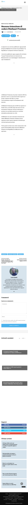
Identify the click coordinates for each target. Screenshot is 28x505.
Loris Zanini (10, 31)
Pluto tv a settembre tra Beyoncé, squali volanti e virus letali (10, 464)
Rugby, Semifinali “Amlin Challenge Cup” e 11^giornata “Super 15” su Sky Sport (7, 261)
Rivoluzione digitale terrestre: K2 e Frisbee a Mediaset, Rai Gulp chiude (12, 383)
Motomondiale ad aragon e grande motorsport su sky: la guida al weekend (9, 455)
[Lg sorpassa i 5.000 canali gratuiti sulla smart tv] (14, 363)
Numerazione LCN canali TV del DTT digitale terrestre (13, 496)
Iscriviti (24, 433)
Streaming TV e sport (9, 498)
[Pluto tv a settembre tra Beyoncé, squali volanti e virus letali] (21, 464)
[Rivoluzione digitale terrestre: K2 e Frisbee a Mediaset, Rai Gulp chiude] (14, 378)
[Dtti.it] (9, 3)
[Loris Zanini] (3, 32)
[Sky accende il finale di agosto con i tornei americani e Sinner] (21, 474)
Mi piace (24, 424)
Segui (24, 427)
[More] (18, 35)
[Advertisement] (14, 78)
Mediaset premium (12, 254)
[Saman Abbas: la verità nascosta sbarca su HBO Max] (21, 483)
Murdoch (21, 254)
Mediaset (4, 254)
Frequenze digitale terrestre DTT (15, 493)
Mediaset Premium (18, 498)
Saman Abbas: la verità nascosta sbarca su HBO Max (9, 484)
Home (2, 9)
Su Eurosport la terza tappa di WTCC (22, 260)
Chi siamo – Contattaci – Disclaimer (10, 499)
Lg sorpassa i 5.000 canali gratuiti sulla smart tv (12, 367)
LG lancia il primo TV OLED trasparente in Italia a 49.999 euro (12, 352)
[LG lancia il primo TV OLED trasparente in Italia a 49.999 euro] (14, 347)
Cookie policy (14, 501)
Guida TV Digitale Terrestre (13, 495)
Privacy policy (20, 499)
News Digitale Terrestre (9, 9)
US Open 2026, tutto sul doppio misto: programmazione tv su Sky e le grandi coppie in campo (10, 445)
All (19, 338)
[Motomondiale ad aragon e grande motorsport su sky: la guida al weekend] (21, 454)
